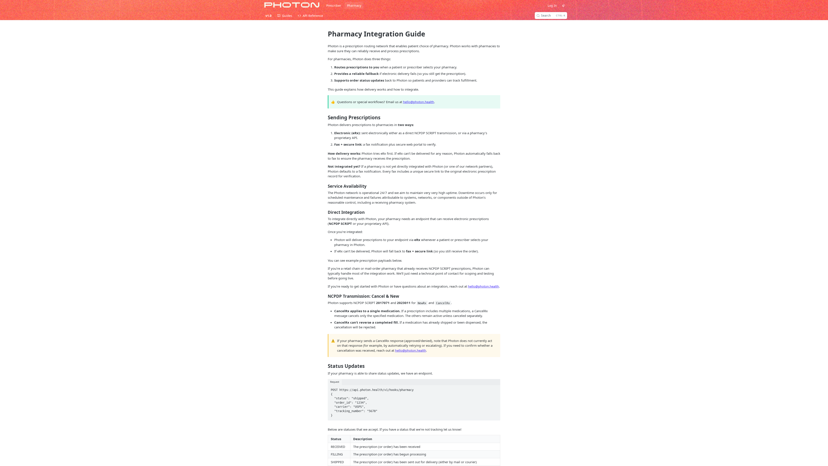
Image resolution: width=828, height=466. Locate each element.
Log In (552, 5)
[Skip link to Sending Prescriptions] (325, 117)
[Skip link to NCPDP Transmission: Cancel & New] (325, 296)
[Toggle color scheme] (563, 5)
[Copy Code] (495, 388)
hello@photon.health (418, 102)
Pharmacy (354, 5)
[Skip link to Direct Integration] (325, 212)
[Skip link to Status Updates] (325, 366)
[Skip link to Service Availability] (325, 186)
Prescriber (333, 5)
